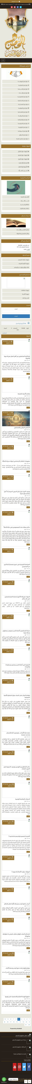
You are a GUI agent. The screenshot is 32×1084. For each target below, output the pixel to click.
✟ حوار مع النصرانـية (23, 85)
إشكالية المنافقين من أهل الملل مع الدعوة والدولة (17, 357)
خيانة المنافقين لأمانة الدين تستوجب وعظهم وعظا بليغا (16, 631)
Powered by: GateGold (16, 1028)
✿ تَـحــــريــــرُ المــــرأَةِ (24, 170)
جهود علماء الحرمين (23, 259)
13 (23, 1022)
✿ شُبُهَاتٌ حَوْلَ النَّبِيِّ (23, 159)
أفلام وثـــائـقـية (25, 197)
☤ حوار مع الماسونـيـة (23, 96)
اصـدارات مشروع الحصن (19, 1047)
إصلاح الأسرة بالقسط (24, 394)
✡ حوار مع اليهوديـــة (23, 81)
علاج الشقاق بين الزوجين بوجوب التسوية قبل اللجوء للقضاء (17, 768)
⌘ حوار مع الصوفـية (23, 108)
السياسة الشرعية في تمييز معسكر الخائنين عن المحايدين (17, 565)
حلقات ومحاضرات (24, 208)
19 (4, 1022)
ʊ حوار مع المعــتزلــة (23, 104)
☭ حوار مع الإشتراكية (23, 119)
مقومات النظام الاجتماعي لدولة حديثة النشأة (16, 461)
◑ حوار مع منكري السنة (22, 138)
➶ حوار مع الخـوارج (24, 135)
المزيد (28, 373)
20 (29, 1024)
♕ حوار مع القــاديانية (23, 100)
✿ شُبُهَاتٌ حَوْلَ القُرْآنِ (23, 151)
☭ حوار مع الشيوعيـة (23, 123)
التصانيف (4, 333)
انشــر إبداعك (25, 298)
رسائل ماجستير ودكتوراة (23, 233)
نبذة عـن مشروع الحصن (19, 1040)
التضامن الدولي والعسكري (22, 427)
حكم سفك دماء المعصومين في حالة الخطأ (17, 527)
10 (5, 1019)
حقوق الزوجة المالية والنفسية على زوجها (17, 996)
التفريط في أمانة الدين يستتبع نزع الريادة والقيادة (18, 666)
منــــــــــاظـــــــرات (25, 200)
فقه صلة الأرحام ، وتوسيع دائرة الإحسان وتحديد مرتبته (18, 734)
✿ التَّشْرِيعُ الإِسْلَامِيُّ (23, 166)
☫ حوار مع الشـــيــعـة (23, 89)
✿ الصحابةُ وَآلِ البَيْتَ (24, 163)
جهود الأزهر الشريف (24, 263)
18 (7, 1022)
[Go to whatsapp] (4, 1079)
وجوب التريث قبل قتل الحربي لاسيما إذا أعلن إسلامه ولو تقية (17, 492)
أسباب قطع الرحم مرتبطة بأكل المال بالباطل (17, 904)
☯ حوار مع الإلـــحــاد (24, 93)
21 (25, 1024)
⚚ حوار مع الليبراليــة (23, 115)
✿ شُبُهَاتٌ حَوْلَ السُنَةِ (23, 155)
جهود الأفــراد (25, 294)
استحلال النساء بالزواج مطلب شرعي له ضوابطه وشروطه (16, 935)
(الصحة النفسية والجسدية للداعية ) (19, 836)
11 (29, 1022)
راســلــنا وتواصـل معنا (19, 1054)
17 (10, 1022)
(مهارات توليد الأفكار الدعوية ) (21, 872)
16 (13, 1022)
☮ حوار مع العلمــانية (23, 112)
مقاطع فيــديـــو (25, 204)
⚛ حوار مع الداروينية (23, 127)
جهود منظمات (25, 290)
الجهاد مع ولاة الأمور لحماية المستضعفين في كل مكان (17, 597)
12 (26, 1022)
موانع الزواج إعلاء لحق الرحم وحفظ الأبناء (18, 968)
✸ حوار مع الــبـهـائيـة (23, 131)
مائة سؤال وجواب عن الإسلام (21, 267)
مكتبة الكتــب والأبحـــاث (22, 229)
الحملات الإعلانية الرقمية (22, 799)
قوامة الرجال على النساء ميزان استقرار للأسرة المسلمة (17, 696)
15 (16, 1022)
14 (20, 1022)
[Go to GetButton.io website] (4, 1082)
